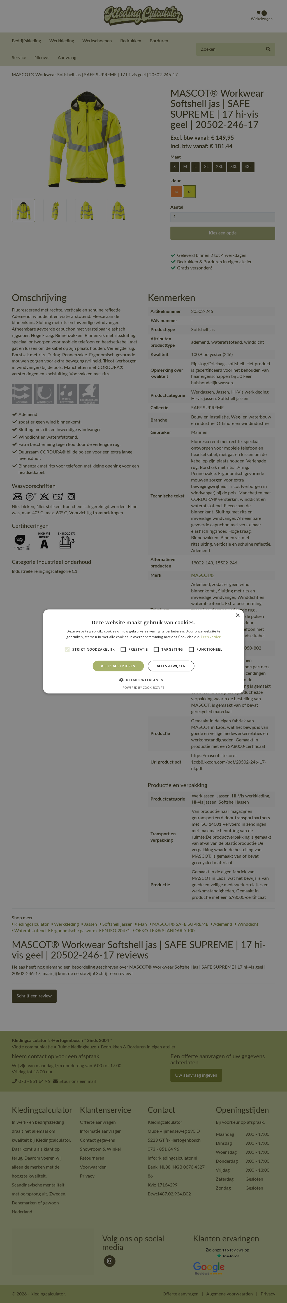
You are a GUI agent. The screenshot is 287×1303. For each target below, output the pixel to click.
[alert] (143, 651)
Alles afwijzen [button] (171, 666)
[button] (143, 680)
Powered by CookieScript (143, 687)
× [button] (237, 615)
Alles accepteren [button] (118, 666)
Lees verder (211, 636)
